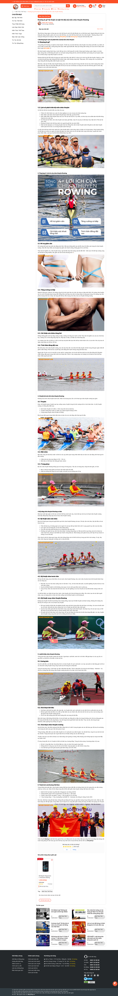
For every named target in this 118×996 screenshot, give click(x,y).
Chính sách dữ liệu (33, 972)
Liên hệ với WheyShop (18, 968)
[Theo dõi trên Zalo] (95, 975)
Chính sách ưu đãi (16, 965)
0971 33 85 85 (94, 962)
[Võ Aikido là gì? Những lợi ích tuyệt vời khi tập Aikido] (43, 914)
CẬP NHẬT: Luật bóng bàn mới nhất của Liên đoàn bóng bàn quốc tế (95, 938)
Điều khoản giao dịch (17, 970)
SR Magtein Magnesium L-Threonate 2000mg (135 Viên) (45, 876)
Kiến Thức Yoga (17, 33)
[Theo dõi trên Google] (98, 975)
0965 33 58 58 (95, 969)
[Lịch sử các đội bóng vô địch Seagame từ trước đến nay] (79, 927)
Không (74, 849)
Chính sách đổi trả (32, 968)
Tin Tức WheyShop (17, 43)
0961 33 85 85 (94, 965)
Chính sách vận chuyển (34, 963)
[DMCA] (89, 982)
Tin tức (54, 9)
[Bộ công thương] (89, 978)
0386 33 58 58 (95, 967)
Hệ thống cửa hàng (64, 9)
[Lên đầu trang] (115, 993)
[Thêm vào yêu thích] (52, 860)
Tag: (39, 891)
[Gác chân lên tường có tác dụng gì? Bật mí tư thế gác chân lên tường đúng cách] (79, 914)
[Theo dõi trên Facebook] (85, 975)
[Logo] (15, 7)
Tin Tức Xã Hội (16, 40)
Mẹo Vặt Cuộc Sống (18, 37)
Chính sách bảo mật (33, 959)
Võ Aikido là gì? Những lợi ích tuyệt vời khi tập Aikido (59, 911)
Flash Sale (38, 9)
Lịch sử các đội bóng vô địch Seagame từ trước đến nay (96, 924)
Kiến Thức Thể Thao (18, 30)
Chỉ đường (74, 959)
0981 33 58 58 (94, 960)
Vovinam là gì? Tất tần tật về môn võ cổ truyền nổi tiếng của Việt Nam (60, 924)
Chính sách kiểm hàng (34, 970)
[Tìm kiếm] (68, 5)
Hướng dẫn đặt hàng (17, 961)
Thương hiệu (47, 9)
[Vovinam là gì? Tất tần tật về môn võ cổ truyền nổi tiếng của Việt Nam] (43, 927)
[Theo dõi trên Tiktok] (91, 975)
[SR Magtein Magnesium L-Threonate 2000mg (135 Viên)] (45, 866)
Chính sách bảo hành (33, 965)
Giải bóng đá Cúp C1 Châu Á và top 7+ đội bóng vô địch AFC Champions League (60, 938)
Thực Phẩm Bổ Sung (18, 24)
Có (67, 849)
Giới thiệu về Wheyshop (18, 959)
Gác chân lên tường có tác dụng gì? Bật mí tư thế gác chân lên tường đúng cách (95, 911)
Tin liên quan (40, 905)
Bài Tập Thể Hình (17, 17)
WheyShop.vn (31, 994)
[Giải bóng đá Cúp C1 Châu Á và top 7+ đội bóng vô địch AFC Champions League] (43, 940)
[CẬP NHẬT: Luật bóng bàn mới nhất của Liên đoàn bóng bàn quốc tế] (79, 940)
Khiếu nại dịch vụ (16, 963)
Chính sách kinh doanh (34, 961)
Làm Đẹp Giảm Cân (18, 27)
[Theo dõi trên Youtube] (88, 975)
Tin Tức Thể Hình (17, 21)
